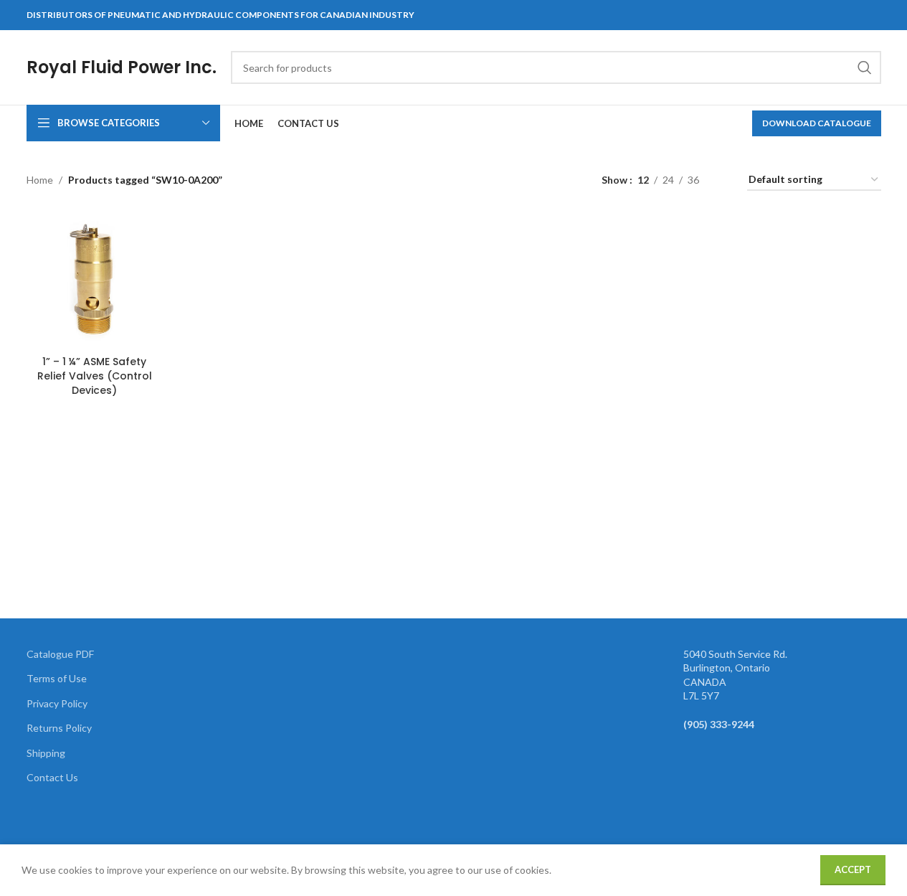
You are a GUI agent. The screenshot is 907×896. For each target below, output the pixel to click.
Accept (853, 869)
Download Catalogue (816, 123)
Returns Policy (59, 728)
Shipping (46, 753)
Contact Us (52, 777)
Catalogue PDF (60, 654)
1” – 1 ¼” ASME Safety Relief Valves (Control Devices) (94, 375)
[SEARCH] (864, 67)
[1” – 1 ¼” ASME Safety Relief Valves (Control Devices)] (95, 280)
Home (40, 180)
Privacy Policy (57, 703)
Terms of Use (57, 678)
